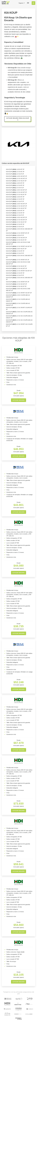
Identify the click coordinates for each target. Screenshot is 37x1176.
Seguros (21, 3)
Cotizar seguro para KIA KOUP (17, 118)
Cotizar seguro (18, 400)
